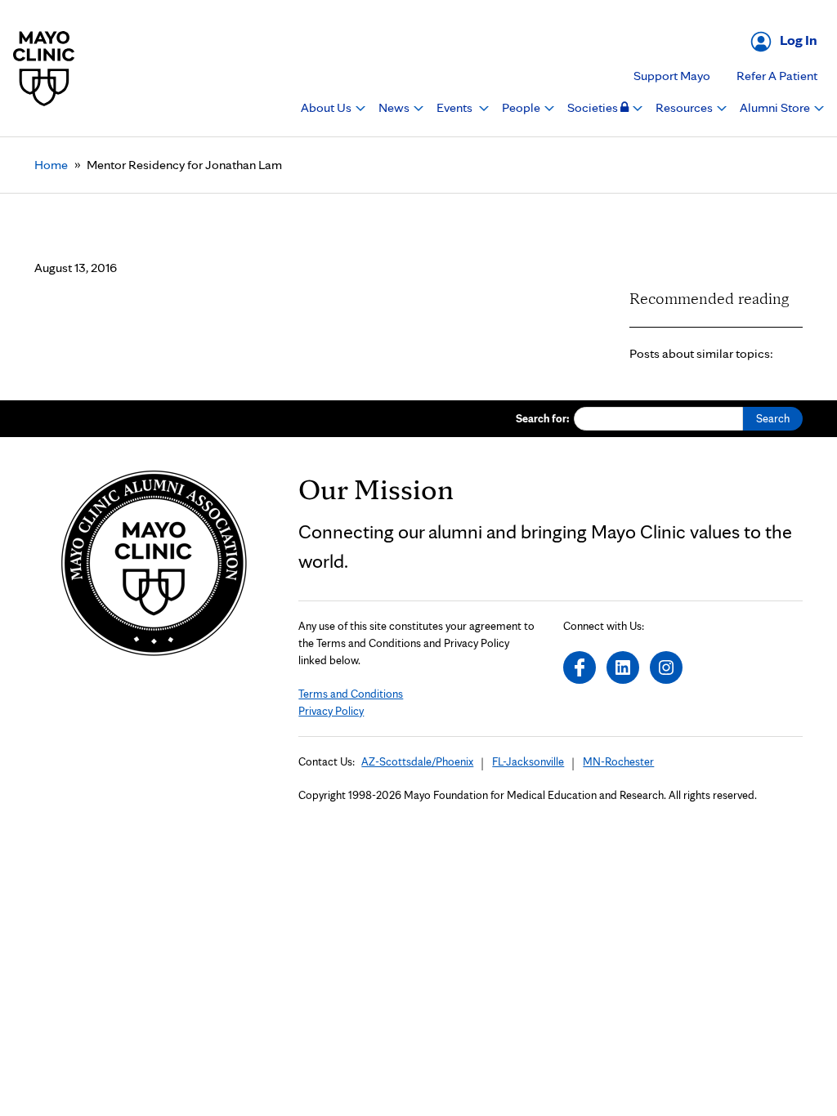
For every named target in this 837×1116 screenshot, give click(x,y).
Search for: (543, 418)
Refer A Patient (776, 75)
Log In (798, 39)
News (395, 107)
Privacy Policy (331, 710)
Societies (593, 107)
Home (51, 164)
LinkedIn (622, 667)
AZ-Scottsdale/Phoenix (417, 761)
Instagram (666, 667)
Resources (685, 107)
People (522, 107)
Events (455, 107)
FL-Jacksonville (528, 761)
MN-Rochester (618, 761)
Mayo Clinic (44, 68)
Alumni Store (776, 107)
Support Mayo (671, 75)
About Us (327, 107)
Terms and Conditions (350, 693)
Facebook (579, 667)
